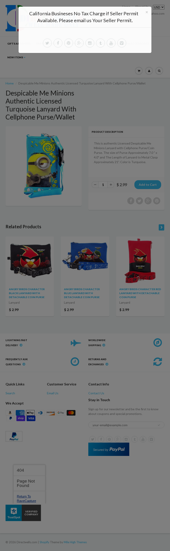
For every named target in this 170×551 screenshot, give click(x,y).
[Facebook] (58, 43)
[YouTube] (111, 43)
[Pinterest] (68, 43)
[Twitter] (47, 43)
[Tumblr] (100, 43)
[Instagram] (89, 43)
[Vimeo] (121, 43)
